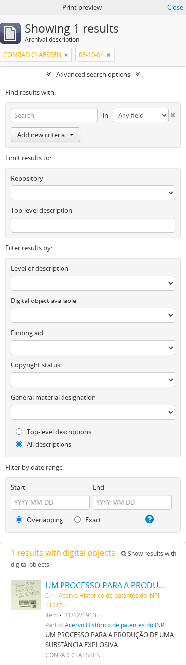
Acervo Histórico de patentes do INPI (115, 625)
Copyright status (35, 365)
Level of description (39, 268)
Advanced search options (93, 74)
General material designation (53, 397)
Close (175, 7)
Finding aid (27, 332)
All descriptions (48, 444)
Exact (92, 519)
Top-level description (41, 210)
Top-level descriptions (58, 431)
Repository (27, 178)
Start (18, 487)
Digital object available (43, 300)
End (98, 487)
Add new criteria (41, 134)
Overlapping (44, 519)
